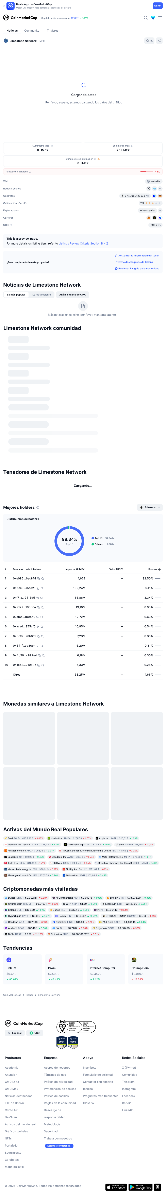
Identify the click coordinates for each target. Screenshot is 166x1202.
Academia (11, 978)
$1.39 (81, 814)
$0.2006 (28, 832)
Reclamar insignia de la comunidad (138, 268)
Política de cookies (56, 1007)
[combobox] (96, 55)
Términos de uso (55, 985)
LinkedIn (127, 1021)
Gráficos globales (16, 1042)
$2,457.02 (126, 814)
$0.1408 (28, 838)
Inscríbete (89, 978)
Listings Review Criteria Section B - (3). (84, 243)
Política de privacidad (58, 992)
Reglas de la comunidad (60, 1014)
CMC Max (11, 999)
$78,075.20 (130, 808)
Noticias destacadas (18, 1007)
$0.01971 (33, 814)
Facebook (128, 1007)
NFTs (8, 1049)
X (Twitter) (129, 978)
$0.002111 (28, 808)
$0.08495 (118, 838)
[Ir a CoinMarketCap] (20, 18)
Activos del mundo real (20, 1035)
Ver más (153, 336)
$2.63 (131, 826)
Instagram (129, 999)
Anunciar (11, 985)
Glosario (88, 1014)
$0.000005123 (75, 844)
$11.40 (75, 832)
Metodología (52, 1035)
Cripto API (11, 1021)
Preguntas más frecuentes (100, 1007)
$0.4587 (78, 826)
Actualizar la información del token (138, 255)
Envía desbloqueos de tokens (135, 262)
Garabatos (12, 1070)
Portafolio (11, 1056)
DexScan (11, 1028)
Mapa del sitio (14, 1077)
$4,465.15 (124, 832)
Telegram (128, 992)
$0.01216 (79, 808)
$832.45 (71, 820)
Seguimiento (13, 1063)
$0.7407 (72, 838)
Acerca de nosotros (57, 978)
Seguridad (51, 1042)
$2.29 (25, 844)
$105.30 (26, 820)
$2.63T (75, 18)
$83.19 (29, 826)
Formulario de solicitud (98, 985)
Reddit (126, 1014)
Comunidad (129, 985)
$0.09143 (112, 820)
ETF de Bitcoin (14, 1014)
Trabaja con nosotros (58, 1049)
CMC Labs (12, 992)
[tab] (56, 55)
